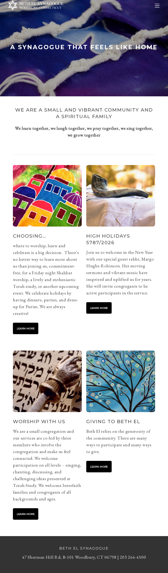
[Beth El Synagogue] (36, 11)
